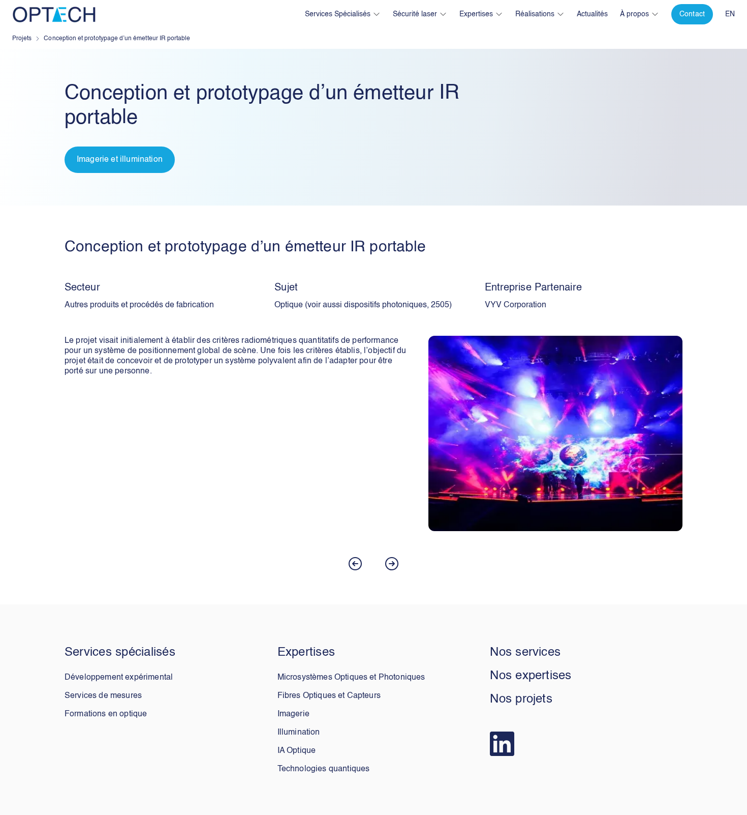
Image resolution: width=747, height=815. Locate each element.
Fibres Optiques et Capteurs (329, 696)
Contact (692, 14)
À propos (634, 14)
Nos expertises (530, 676)
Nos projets (521, 699)
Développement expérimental (119, 678)
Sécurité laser (415, 14)
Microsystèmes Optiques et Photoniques (351, 678)
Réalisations (534, 14)
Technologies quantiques (323, 769)
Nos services (525, 653)
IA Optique (296, 751)
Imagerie (293, 714)
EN (730, 14)
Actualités (592, 14)
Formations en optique (106, 714)
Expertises (476, 14)
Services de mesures (103, 696)
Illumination (298, 733)
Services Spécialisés (337, 14)
